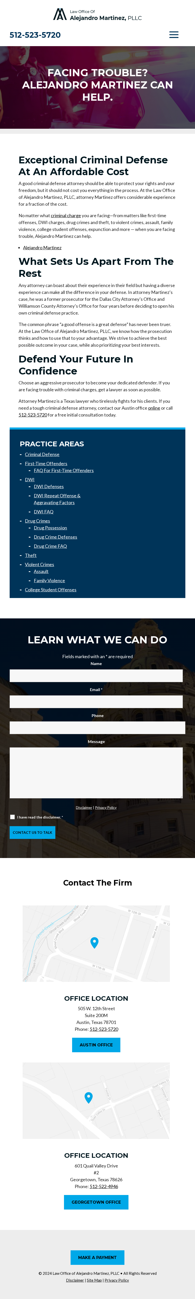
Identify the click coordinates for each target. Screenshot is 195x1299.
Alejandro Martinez (42, 247)
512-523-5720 (35, 35)
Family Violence (49, 580)
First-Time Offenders (46, 463)
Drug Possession (50, 527)
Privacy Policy (106, 807)
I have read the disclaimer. (40, 817)
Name (96, 663)
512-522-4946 (104, 1186)
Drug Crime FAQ (50, 546)
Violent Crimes (39, 564)
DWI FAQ (43, 511)
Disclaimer (84, 807)
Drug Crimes (37, 521)
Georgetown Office (96, 1202)
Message (96, 741)
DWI (30, 479)
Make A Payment (97, 1257)
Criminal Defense (42, 454)
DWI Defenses (49, 486)
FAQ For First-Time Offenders (64, 470)
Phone (98, 715)
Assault (41, 571)
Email (96, 689)
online (154, 408)
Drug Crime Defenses (55, 537)
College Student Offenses (50, 589)
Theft (31, 555)
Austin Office (96, 1045)
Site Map (94, 1280)
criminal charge (66, 215)
